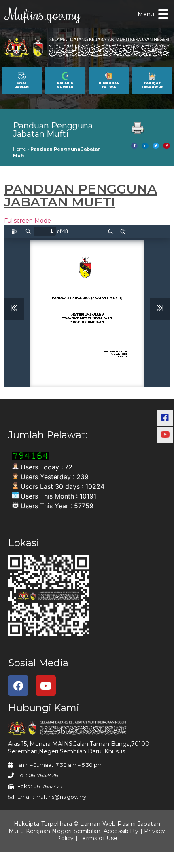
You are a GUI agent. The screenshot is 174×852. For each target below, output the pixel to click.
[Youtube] (46, 685)
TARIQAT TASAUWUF (152, 85)
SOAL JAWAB (22, 85)
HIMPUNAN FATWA (108, 85)
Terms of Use (98, 838)
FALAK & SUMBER (65, 85)
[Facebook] (18, 685)
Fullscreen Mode (27, 220)
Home (19, 149)
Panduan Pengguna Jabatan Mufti (53, 130)
